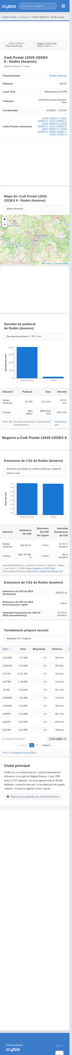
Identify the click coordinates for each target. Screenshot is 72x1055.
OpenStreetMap (61, 263)
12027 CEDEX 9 (50, 129)
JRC (11, 422)
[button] (38, 6)
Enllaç (12, 565)
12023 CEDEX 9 (50, 123)
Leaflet (47, 263)
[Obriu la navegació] (63, 6)
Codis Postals (9, 17)
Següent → (47, 745)
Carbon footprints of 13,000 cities (40, 568)
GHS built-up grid (60, 423)
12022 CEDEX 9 (57, 121)
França (24, 17)
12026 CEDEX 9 (57, 126)
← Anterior (22, 745)
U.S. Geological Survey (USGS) (22, 753)
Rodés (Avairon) (58, 75)
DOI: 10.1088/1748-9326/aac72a (47, 571)
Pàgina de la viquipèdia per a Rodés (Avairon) (34, 796)
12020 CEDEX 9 (50, 118)
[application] (34, 365)
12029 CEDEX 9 (57, 131)
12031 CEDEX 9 (58, 134)
